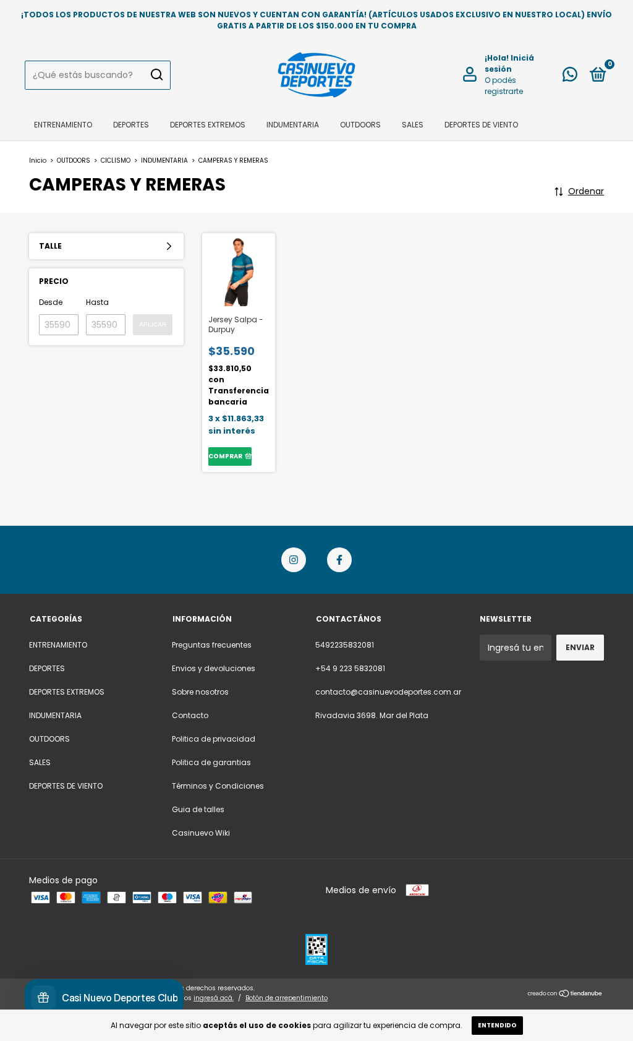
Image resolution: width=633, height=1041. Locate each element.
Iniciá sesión (509, 63)
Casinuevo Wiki (201, 833)
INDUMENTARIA (292, 124)
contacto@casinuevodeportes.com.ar (388, 692)
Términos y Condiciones (218, 786)
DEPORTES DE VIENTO (481, 124)
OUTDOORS (360, 124)
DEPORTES (131, 124)
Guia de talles (198, 809)
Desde (50, 302)
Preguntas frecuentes (212, 645)
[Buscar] (156, 75)
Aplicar (152, 324)
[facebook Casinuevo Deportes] (339, 559)
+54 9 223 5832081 (350, 668)
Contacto (190, 715)
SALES (412, 124)
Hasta (97, 302)
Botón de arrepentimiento (286, 998)
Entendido (497, 1025)
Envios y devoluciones (213, 668)
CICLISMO (115, 160)
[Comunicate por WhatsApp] (570, 77)
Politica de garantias (211, 762)
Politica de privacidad (213, 739)
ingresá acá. (213, 998)
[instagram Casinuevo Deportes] (293, 559)
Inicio (37, 160)
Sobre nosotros (200, 692)
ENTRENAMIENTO (63, 124)
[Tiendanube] (565, 994)
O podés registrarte (504, 85)
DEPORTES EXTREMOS (207, 124)
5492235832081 (344, 645)
